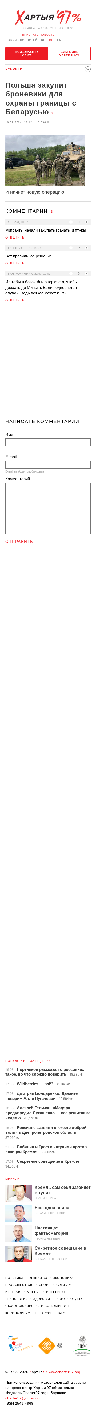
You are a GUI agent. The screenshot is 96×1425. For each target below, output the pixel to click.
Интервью (55, 1292)
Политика (14, 1277)
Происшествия (19, 1284)
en (59, 40)
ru (51, 40)
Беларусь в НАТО (50, 1313)
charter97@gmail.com (24, 1398)
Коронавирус (17, 1313)
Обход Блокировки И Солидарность (38, 1305)
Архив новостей (22, 40)
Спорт (44, 1284)
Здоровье (42, 1299)
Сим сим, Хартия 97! (69, 53)
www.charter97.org (64, 1372)
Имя (9, 434)
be (43, 40)
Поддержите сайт (27, 53)
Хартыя (48, 17)
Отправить (19, 541)
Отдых (76, 1299)
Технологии (16, 1299)
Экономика (63, 1277)
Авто (61, 1299)
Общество (38, 1277)
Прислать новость (38, 34)
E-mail (11, 456)
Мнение (12, 1178)
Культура (64, 1284)
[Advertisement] (48, 363)
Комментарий (17, 479)
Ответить (15, 237)
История (13, 1292)
